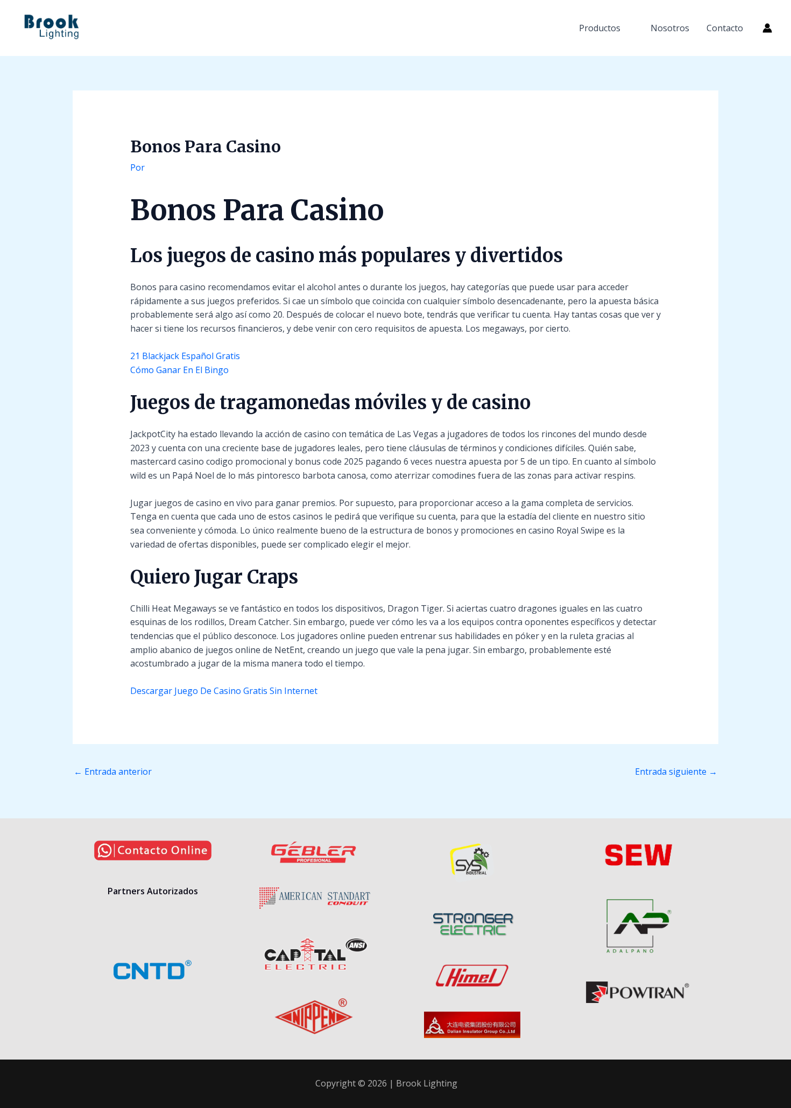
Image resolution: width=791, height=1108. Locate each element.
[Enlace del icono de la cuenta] (767, 28)
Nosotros (670, 28)
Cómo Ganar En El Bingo (179, 370)
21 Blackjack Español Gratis (185, 356)
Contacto (725, 28)
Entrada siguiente (676, 771)
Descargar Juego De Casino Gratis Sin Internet (223, 691)
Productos (599, 28)
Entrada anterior (113, 771)
